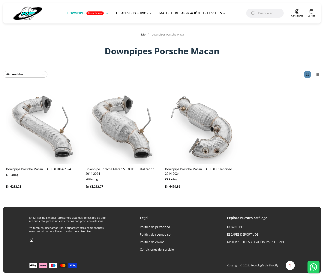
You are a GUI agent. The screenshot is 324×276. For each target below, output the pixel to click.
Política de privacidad (155, 227)
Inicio (142, 34)
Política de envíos (152, 242)
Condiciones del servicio (157, 249)
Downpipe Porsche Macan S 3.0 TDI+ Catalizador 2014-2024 (120, 171)
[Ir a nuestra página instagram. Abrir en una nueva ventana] (31, 239)
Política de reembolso (155, 234)
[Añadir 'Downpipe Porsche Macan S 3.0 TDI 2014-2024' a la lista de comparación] (72, 108)
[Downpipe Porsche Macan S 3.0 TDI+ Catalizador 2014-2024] (122, 127)
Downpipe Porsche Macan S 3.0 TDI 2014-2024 (38, 169)
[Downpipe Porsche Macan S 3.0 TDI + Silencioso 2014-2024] (201, 127)
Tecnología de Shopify (264, 265)
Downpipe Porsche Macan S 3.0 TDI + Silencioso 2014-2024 (198, 171)
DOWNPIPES (235, 227)
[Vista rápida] (72, 97)
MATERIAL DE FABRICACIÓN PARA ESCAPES (256, 242)
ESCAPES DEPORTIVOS (242, 234)
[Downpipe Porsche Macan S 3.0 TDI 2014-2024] (43, 127)
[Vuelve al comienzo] (290, 265)
